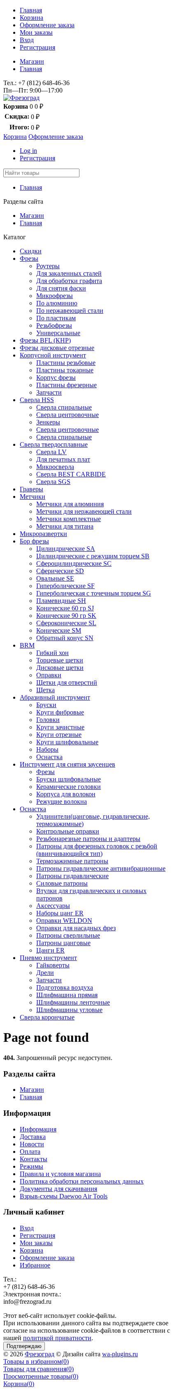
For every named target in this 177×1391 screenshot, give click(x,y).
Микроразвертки (43, 533)
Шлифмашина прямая (67, 994)
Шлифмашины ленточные (73, 1002)
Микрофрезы (54, 295)
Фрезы (29, 258)
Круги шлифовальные (67, 742)
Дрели (45, 972)
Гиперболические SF (65, 585)
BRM (27, 645)
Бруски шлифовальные (68, 779)
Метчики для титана (64, 526)
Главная (31, 10)
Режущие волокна (61, 801)
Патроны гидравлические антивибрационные (100, 868)
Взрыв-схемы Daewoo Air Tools (63, 1196)
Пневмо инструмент (48, 957)
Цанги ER (50, 950)
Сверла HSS (37, 399)
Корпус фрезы (56, 377)
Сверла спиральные (64, 407)
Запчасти (49, 392)
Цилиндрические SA (65, 548)
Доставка (33, 1136)
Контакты (33, 1158)
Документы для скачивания (58, 1188)
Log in (28, 150)
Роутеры (48, 265)
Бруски (46, 704)
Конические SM (58, 630)
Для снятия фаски (61, 288)
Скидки (31, 251)
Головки (48, 719)
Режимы (31, 1166)
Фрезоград (39, 1354)
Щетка (45, 689)
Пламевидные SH (61, 600)
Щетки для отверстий (66, 682)
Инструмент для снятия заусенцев (67, 764)
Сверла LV (51, 451)
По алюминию (56, 303)
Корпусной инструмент (53, 355)
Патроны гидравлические (72, 875)
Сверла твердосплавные (54, 444)
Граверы (31, 489)
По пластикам (56, 318)
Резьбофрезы (54, 325)
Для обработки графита (69, 280)
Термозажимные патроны (72, 861)
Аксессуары (53, 905)
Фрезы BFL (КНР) (45, 340)
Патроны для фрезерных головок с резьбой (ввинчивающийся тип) (96, 850)
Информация (38, 1129)
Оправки (48, 675)
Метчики (32, 496)
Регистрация (37, 47)
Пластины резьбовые (65, 362)
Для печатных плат (63, 459)
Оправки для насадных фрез (76, 927)
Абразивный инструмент (55, 697)
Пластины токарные (64, 370)
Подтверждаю (24, 1346)
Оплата (30, 1151)
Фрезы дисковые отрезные (57, 347)
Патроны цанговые (63, 942)
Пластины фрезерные (66, 384)
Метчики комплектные (68, 518)
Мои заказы (36, 32)
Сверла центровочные (67, 414)
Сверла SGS (53, 481)
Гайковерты (53, 965)
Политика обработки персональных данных (82, 1181)
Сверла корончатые (47, 1017)
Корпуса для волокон (65, 794)
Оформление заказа (47, 25)
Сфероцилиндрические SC (74, 563)
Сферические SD (60, 570)
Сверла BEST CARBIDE (71, 474)
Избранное (35, 1265)
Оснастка (49, 756)
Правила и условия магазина (60, 1173)
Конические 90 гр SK (66, 615)
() (36, 1361)
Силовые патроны (62, 883)
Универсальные (58, 332)
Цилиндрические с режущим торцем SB (92, 556)
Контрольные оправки (67, 831)
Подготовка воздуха (64, 987)
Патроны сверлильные (68, 935)
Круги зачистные (60, 727)
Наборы (47, 749)
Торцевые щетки (59, 660)
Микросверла (55, 466)
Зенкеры (48, 422)
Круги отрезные (59, 734)
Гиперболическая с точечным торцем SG (93, 593)
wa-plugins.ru (120, 1354)
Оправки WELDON (64, 920)
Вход (27, 39)
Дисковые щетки (60, 667)
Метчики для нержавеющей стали (84, 511)
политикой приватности (57, 1337)
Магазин (32, 61)
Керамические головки (68, 786)
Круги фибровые (60, 712)
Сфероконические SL (66, 622)
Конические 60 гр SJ (65, 608)
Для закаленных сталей (69, 273)
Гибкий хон (52, 652)
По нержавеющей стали (69, 310)
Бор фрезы (34, 541)
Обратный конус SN (64, 637)
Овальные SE (55, 578)
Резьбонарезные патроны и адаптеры (88, 838)
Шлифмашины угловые (69, 1009)
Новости (32, 1144)
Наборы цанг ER (60, 913)
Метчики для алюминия (70, 503)
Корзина (31, 17)
